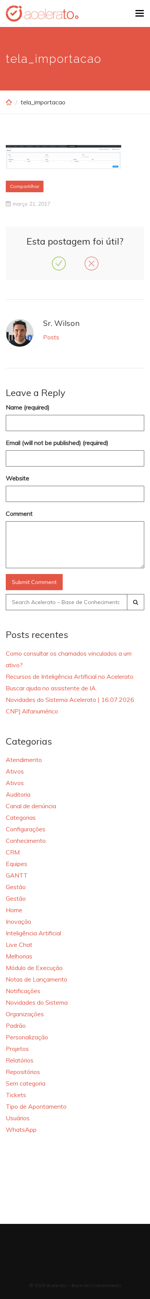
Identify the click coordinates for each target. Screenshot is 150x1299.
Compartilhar (24, 186)
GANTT (17, 875)
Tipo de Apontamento (36, 1106)
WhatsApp (21, 1129)
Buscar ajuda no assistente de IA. (51, 688)
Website (17, 478)
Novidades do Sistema (37, 1002)
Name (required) (28, 407)
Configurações (25, 829)
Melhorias (19, 956)
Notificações (23, 991)
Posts (51, 337)
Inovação (18, 921)
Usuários (18, 1118)
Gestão (16, 887)
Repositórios (23, 1072)
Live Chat (19, 944)
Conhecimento (26, 840)
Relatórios (19, 1060)
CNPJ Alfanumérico (32, 711)
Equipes (16, 864)
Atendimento (24, 760)
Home (14, 910)
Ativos (15, 771)
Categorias (21, 817)
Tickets (16, 1095)
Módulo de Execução (34, 968)
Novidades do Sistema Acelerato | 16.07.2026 (70, 699)
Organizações (25, 1014)
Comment (19, 513)
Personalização (27, 1037)
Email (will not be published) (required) (57, 442)
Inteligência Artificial (33, 933)
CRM (13, 852)
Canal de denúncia (31, 806)
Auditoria (18, 794)
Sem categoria (25, 1083)
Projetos (17, 1048)
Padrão (16, 1025)
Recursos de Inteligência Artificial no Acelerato (69, 676)
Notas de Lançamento (36, 979)
